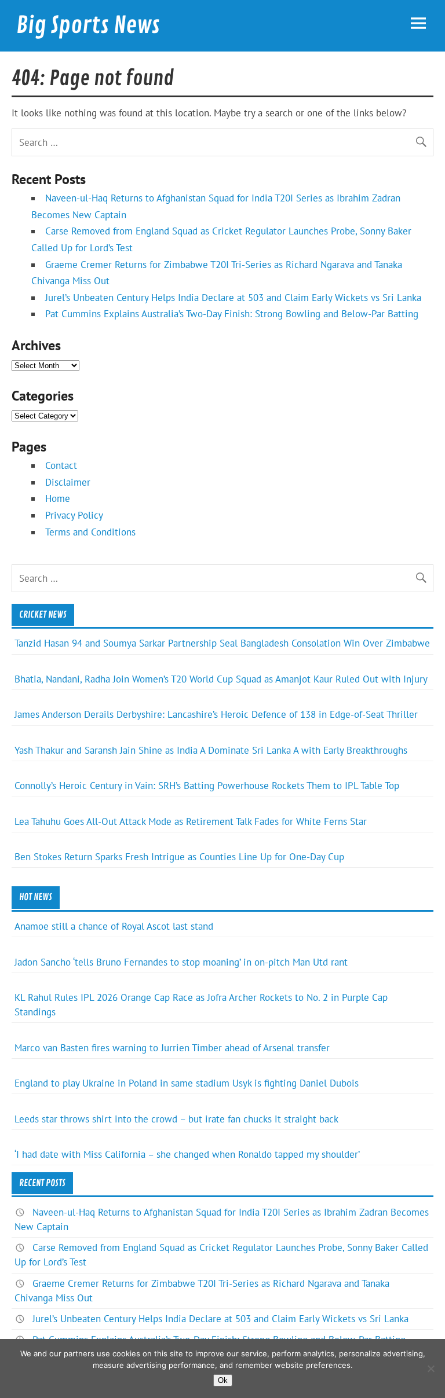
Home (57, 498)
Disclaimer (67, 482)
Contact (61, 465)
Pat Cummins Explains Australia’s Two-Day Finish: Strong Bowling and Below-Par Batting (231, 313)
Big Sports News (88, 25)
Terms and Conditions (90, 532)
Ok (223, 1380)
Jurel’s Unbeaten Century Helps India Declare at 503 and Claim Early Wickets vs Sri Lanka (233, 297)
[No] (430, 1368)
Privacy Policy (74, 515)
